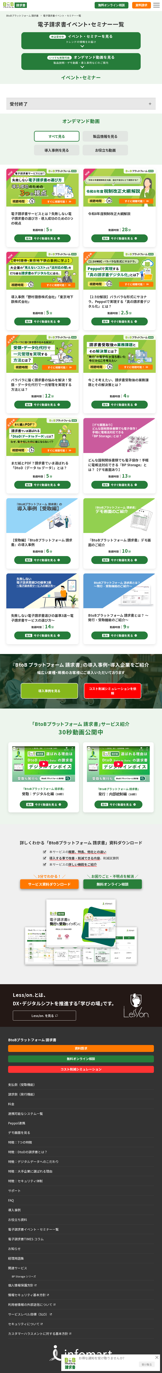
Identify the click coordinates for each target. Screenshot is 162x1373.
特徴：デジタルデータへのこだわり (33, 1161)
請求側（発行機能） (22, 1094)
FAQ (11, 1200)
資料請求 (141, 5)
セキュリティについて (24, 1323)
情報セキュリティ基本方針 (27, 1294)
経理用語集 (16, 1258)
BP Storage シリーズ (24, 1276)
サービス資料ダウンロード (49, 884)
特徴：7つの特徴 (20, 1142)
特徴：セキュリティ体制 (25, 1180)
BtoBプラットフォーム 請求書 (22, 15)
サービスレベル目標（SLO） (28, 1314)
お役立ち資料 (17, 1219)
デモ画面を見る (19, 1132)
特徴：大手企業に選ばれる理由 (30, 1171)
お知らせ (14, 1248)
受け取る (147, 1364)
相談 (111, 5)
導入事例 (14, 1210)
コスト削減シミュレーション (81, 1069)
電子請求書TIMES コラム (26, 1239)
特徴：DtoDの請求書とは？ (27, 1151)
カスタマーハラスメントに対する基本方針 (38, 1333)
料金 (11, 1103)
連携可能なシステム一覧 (25, 1113)
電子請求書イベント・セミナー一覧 (33, 1229)
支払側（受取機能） (22, 1084)
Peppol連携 (16, 1123)
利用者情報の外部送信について (30, 1304)
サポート (14, 1190)
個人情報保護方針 (20, 1285)
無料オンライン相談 (113, 884)
